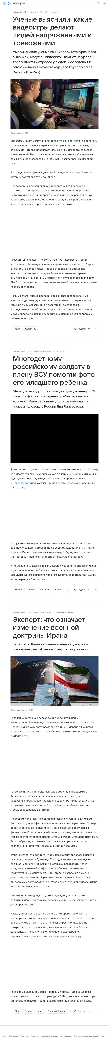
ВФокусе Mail (46, 351)
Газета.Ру (44, 12)
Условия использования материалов (56, 1036)
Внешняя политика (64, 612)
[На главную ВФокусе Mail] (18, 3)
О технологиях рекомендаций (86, 1036)
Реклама (24, 1036)
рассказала (22, 483)
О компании (13, 1036)
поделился (90, 731)
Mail (4, 1036)
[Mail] (9, 3)
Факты (55, 12)
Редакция (35, 1036)
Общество (60, 351)
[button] (54, 104)
